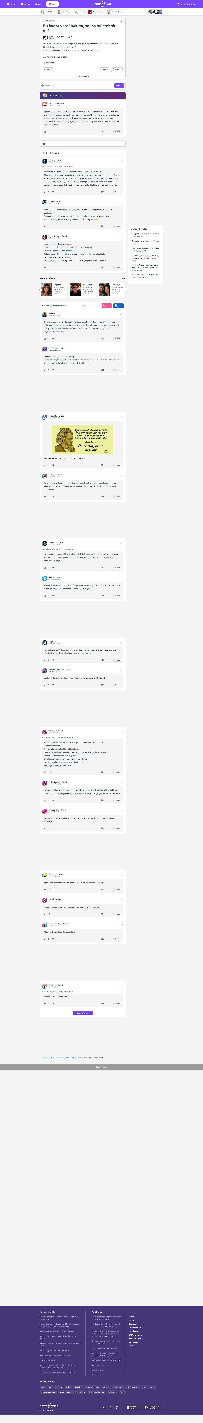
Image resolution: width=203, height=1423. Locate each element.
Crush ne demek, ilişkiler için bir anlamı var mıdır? (57, 1372)
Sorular (66, 1058)
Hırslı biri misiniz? (98, 1375)
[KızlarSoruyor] (49, 1407)
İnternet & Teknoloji (48, 1392)
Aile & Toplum (46, 1387)
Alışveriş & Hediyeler (63, 1387)
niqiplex (52, 201)
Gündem (82, 12)
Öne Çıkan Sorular (135, 1339)
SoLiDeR (52, 475)
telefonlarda (68, 251)
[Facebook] (110, 1407)
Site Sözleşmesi (135, 1328)
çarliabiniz (52, 314)
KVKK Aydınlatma (135, 1335)
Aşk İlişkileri (49, 12)
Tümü (123, 278)
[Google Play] (153, 1407)
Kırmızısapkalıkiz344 (56, 670)
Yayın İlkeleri (133, 1331)
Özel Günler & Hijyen (96, 1392)
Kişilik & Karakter (66, 1392)
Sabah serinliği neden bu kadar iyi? (104, 1348)
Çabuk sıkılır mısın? (98, 1365)
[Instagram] (116, 1407)
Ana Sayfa (45, 1058)
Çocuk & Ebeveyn (92, 1387)
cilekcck (52, 577)
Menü (13, 4)
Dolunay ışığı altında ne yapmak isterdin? (106, 1360)
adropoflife (53, 416)
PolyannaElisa (54, 810)
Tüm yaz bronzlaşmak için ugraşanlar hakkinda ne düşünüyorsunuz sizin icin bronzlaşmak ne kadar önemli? (106, 1333)
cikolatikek (53, 731)
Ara (40, 4)
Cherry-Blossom (55, 236)
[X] (104, 1407)
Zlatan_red (53, 874)
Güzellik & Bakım (117, 12)
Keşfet (27, 4)
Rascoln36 (52, 985)
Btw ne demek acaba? (48, 1360)
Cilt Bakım (78, 1387)
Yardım (131, 1317)
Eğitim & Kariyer (132, 1387)
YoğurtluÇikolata (55, 924)
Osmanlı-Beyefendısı (57, 37)
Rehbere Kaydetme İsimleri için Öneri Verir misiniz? (58, 1331)
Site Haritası (133, 1342)
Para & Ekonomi (49, 21)
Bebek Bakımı (66, 12)
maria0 (51, 899)
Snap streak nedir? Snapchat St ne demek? (55, 1355)
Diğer (105, 1387)
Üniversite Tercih (98, 12)
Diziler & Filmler (116, 1387)
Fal (144, 1387)
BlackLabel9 (53, 103)
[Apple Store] (134, 1407)
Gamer (152, 1387)
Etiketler (132, 1346)
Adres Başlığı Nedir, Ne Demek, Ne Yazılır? (55, 1351)
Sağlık (122, 1392)
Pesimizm (52, 542)
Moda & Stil (80, 1392)
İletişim (131, 1320)
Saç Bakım (112, 1392)
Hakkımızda (133, 1324)
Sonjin (51, 642)
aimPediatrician (55, 782)
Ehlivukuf (52, 160)
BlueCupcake (53, 348)
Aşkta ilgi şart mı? (98, 1370)
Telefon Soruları (49, 62)
